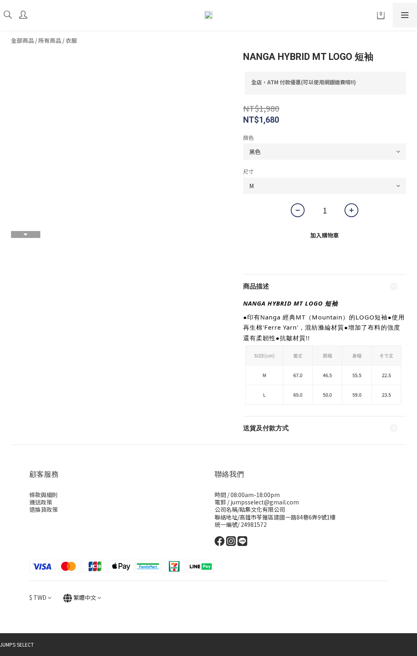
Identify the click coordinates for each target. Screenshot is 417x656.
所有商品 (49, 40)
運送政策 (40, 502)
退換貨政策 (43, 509)
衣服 (71, 40)
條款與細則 (43, 495)
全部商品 (22, 40)
